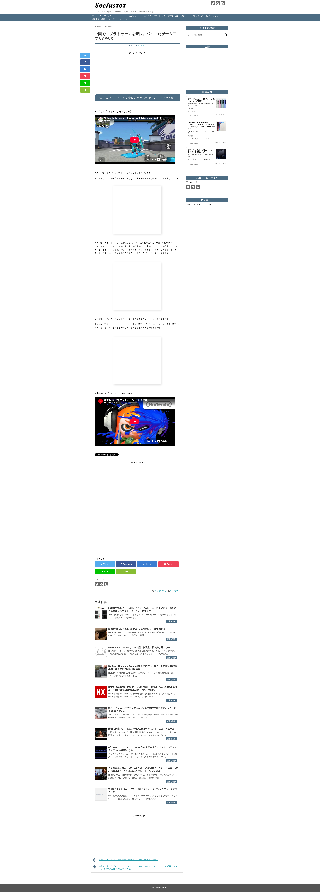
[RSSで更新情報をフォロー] (223, 3)
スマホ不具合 (173, 16)
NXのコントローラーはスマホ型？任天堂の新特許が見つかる (139, 647)
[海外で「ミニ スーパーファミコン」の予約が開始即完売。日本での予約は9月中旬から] (101, 713)
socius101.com (194, 115)
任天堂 (140, 45)
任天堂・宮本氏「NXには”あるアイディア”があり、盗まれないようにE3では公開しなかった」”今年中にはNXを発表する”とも (139, 867)
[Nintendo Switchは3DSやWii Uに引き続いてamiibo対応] (101, 634)
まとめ (208, 16)
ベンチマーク (197, 16)
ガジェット (133, 16)
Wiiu (164, 591)
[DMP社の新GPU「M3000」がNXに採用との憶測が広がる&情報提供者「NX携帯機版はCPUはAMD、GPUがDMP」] (101, 692)
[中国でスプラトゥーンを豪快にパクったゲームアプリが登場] (85, 69)
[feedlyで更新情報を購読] (218, 3)
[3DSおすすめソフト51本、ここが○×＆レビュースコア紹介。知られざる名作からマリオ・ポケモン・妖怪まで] (101, 613)
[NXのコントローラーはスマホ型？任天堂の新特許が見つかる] (101, 652)
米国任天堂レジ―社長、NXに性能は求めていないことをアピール (141, 728)
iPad (125, 16)
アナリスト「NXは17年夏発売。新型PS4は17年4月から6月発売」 (128, 860)
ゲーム (146, 45)
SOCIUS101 (162, 888)
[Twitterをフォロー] (213, 3)
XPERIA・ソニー (106, 16)
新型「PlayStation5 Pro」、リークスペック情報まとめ (201, 151)
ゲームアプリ (146, 16)
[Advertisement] (137, 72)
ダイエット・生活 (120, 19)
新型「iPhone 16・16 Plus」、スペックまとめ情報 (201, 100)
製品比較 (95, 19)
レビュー (216, 16)
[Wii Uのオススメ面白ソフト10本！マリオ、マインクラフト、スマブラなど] (101, 794)
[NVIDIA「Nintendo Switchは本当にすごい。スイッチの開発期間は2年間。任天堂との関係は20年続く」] (101, 671)
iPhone (118, 16)
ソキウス (174, 591)
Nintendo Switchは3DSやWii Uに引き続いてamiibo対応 (137, 629)
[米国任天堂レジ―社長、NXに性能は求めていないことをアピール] (101, 734)
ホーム (94, 16)
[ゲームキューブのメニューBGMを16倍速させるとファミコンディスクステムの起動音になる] (101, 752)
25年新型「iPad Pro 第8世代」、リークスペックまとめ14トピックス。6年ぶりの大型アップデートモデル (201, 125)
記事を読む (171, 621)
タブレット (185, 16)
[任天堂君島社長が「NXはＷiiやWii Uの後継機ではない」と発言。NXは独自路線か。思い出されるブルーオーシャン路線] (101, 773)
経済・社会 (106, 19)
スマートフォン (160, 16)
